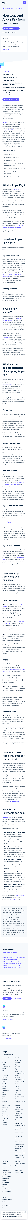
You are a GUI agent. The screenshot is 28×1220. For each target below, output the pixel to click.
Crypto (4, 1081)
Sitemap (4, 1186)
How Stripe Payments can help (11, 95)
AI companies (18, 1094)
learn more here (14, 801)
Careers (17, 1166)
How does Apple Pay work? (10, 77)
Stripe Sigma (5, 1118)
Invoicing (4, 1094)
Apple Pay (5, 122)
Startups (17, 1062)
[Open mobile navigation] (24, 2)
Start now (6, 998)
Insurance (17, 1105)
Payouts (4, 1109)
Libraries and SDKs (20, 1153)
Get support (5, 1197)
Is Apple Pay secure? (8, 80)
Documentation (19, 1144)
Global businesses (20, 1079)
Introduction (6, 71)
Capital (4, 1073)
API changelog (19, 1151)
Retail (16, 1120)
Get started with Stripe (10, 28)
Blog (3, 1168)
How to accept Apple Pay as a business (13, 87)
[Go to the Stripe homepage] (4, 1052)
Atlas (3, 1064)
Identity (4, 1092)
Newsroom (18, 1168)
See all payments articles (9, 952)
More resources (7, 8)
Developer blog (19, 1157)
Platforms (18, 1090)
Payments (18, 8)
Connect (4, 1079)
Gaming (17, 1099)
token (16, 341)
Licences (4, 1184)
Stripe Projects (19, 1155)
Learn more (6, 49)
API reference (19, 1146)
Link (3, 1099)
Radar (4, 1111)
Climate (4, 1077)
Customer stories (7, 1166)
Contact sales (17, 998)
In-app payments (19, 1081)
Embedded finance (20, 1073)
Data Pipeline (6, 1084)
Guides (4, 1163)
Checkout (5, 1075)
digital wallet (17, 189)
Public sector (18, 1117)
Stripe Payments (7, 817)
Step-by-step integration (14, 727)
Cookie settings (6, 1189)
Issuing (4, 1096)
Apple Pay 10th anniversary (12, 130)
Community (5, 1170)
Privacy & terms (6, 1176)
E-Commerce (18, 1071)
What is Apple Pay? (7, 74)
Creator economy (20, 1096)
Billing (4, 1071)
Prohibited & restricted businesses (5, 1180)
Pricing (4, 1062)
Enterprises (18, 1060)
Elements (5, 1086)
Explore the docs (7, 1038)
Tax (3, 1120)
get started (13, 899)
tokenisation (6, 337)
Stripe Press (18, 1170)
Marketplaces (19, 1084)
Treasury (4, 1124)
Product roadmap (20, 1163)
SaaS (16, 1092)
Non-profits (18, 1111)
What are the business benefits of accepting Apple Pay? (12, 83)
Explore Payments (7, 1019)
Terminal (4, 1122)
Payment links (6, 1105)
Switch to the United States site (11, 1216)
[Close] (25, 1212)
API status (18, 1148)
